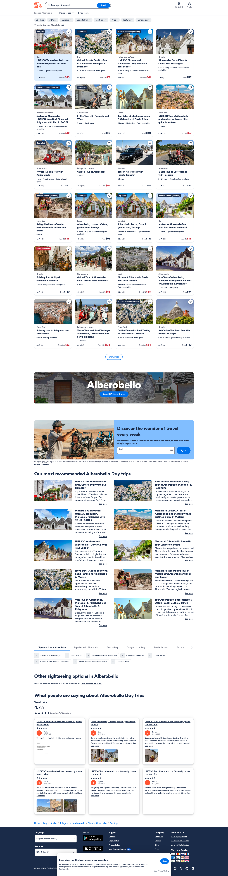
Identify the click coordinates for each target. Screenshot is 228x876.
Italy (45, 823)
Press (157, 849)
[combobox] (71, 5)
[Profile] (189, 4)
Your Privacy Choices (117, 849)
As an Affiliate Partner (180, 845)
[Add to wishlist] (68, 31)
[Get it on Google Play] (93, 838)
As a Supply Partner (179, 836)
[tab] (52, 647)
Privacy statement (41, 464)
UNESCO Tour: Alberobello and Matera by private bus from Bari (59, 723)
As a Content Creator (180, 841)
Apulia (53, 823)
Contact (112, 836)
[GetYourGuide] (38, 5)
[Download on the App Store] (93, 849)
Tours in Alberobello (97, 823)
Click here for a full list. (91, 684)
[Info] (62, 25)
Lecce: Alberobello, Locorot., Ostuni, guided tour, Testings (113, 723)
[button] (53, 55)
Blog (157, 845)
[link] (53, 55)
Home (37, 823)
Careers (158, 841)
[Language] (179, 4)
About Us (159, 836)
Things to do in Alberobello (72, 823)
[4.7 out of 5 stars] (42, 713)
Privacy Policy (114, 845)
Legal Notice (114, 841)
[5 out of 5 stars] (60, 728)
